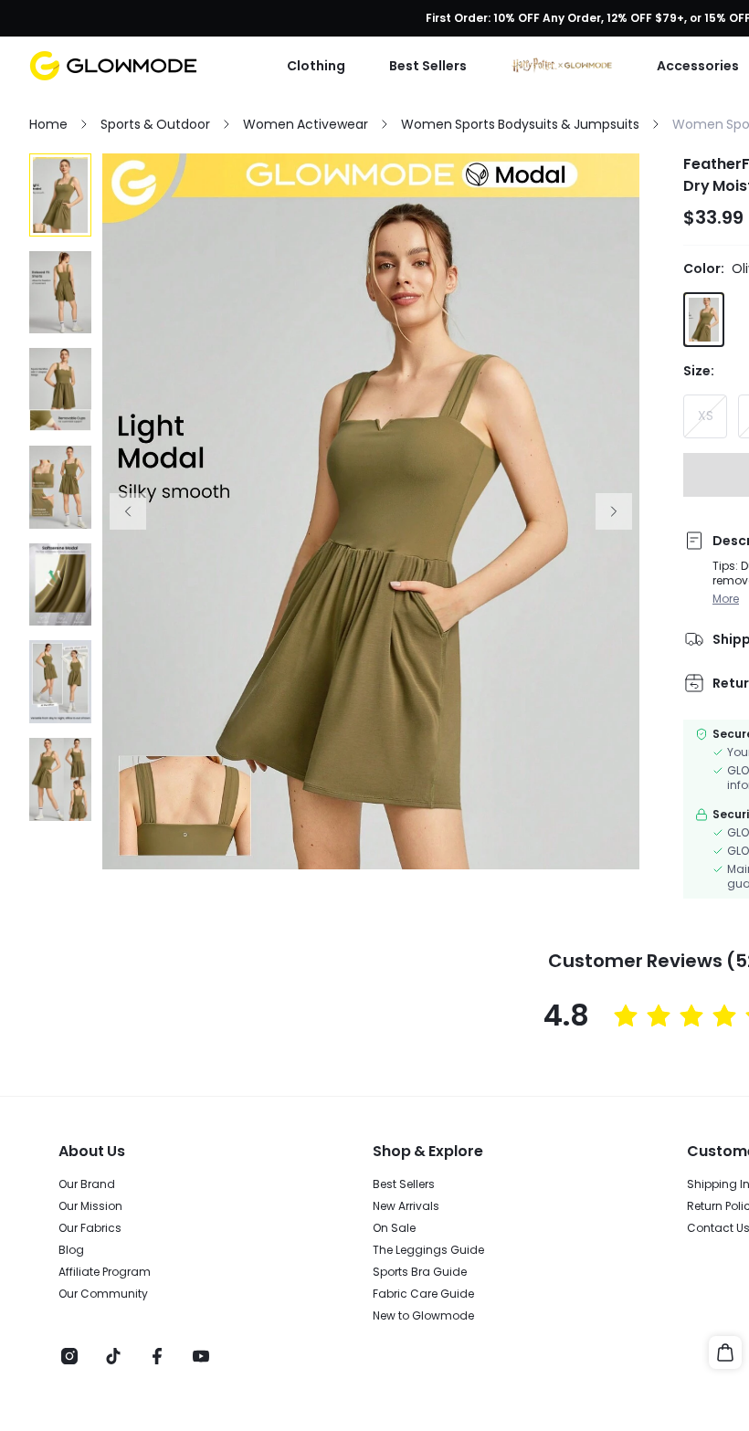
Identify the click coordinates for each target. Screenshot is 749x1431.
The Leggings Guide (428, 1250)
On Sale (394, 1228)
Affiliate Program (104, 1272)
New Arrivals (406, 1206)
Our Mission (90, 1206)
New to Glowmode (423, 1316)
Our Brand (86, 1184)
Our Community (103, 1294)
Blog (71, 1250)
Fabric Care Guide (423, 1294)
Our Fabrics (89, 1228)
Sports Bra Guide (420, 1272)
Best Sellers (404, 1184)
